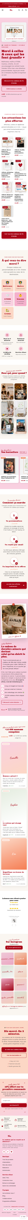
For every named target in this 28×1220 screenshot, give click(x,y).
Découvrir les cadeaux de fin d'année (14, 82)
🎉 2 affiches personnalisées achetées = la (14, 5)
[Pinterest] (11, 1151)
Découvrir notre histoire (11, 702)
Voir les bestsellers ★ (14, 1055)
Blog (3, 1196)
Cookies (15, 1214)
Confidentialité (22, 1212)
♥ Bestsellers (6, 1162)
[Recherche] (19, 10)
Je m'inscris (13, 1105)
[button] (13, 925)
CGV (14, 1212)
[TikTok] (7, 1151)
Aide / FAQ (5, 1177)
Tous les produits (7, 1159)
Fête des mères (7, 1165)
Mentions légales (6, 1212)
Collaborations (7, 1198)
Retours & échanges (8, 1183)
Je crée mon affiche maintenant (13, 585)
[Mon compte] (22, 10)
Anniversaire (6, 1170)
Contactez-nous (7, 1180)
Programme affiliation (9, 1201)
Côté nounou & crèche (14, 89)
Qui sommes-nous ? (8, 1193)
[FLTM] (11, 10)
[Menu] (2, 10)
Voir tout (22, 452)
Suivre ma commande (9, 1186)
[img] (14, 902)
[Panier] (26, 10)
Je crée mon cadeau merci (14, 1049)
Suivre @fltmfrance (15, 947)
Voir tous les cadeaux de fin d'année (14, 235)
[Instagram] (4, 1151)
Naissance (5, 1167)
